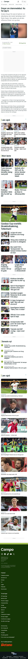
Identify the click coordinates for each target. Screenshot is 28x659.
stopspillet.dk (5, 657)
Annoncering (4, 625)
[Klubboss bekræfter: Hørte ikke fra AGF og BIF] (7, 184)
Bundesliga (3, 607)
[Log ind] (18, 1)
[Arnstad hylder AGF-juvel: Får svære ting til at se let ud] (5, 323)
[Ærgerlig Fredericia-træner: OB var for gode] (7, 259)
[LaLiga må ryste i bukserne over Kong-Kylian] (5, 234)
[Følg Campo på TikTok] (8, 554)
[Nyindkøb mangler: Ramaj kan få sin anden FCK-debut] (5, 295)
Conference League (5, 619)
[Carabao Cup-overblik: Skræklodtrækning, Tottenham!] (14, 213)
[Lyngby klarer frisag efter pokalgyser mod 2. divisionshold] (21, 259)
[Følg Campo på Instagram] (2, 554)
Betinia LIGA (11, 4)
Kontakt (3, 632)
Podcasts (3, 586)
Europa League (4, 616)
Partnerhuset (7, 566)
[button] (14, 31)
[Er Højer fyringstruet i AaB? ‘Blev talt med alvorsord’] (5, 302)
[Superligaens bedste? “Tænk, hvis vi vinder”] (5, 309)
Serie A (2, 609)
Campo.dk (3, 557)
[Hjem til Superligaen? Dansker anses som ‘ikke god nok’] (5, 287)
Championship (4, 603)
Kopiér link (23, 43)
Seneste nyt (4, 577)
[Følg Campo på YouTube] (11, 554)
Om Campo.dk (4, 628)
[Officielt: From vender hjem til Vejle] (5, 316)
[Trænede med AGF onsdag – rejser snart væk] (5, 331)
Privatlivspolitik (4, 635)
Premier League (4, 600)
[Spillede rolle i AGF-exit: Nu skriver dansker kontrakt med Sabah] (21, 163)
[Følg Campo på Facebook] (5, 554)
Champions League (5, 614)
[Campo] (6, 1)
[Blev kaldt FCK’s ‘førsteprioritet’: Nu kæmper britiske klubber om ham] (5, 249)
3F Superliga (4, 596)
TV (1, 582)
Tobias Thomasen (6, 43)
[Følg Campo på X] (14, 554)
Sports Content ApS (4, 558)
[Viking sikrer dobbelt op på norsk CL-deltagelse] (5, 242)
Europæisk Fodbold (7, 47)
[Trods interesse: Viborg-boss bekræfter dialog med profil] (7, 163)
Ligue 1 (2, 612)
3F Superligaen (4, 4)
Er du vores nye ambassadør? (8, 637)
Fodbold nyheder (5, 575)
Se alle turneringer (5, 621)
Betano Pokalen (19, 4)
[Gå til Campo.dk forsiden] (7, 551)
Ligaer (2, 584)
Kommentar (4, 589)
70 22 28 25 (20, 656)
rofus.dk (17, 657)
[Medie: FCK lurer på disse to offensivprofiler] (21, 184)
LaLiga (2, 605)
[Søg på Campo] (22, 1)
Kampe (2, 580)
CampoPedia (4, 630)
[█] (1, 1)
